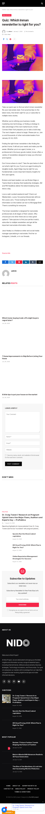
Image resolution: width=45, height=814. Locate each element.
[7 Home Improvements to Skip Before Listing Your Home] (22, 340)
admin (10, 31)
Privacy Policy (19, 612)
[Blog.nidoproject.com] (22, 3)
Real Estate (7, 15)
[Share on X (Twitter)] (7, 39)
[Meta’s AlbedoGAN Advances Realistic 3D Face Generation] (6, 757)
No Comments (29, 31)
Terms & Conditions (22, 792)
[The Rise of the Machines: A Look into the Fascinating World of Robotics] (6, 769)
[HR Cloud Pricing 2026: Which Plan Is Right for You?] (6, 548)
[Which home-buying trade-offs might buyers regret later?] (22, 302)
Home (4, 9)
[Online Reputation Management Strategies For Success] (6, 559)
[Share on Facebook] (3, 39)
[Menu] (3, 3)
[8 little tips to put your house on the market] (22, 378)
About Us (16, 786)
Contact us (8, 789)
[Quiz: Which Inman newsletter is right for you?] (22, 57)
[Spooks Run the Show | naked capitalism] (6, 537)
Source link (6, 253)
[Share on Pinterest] (10, 39)
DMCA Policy (20, 789)
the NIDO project (34, 797)
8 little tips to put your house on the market (19, 394)
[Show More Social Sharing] (14, 39)
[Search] (42, 3)
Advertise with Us (29, 786)
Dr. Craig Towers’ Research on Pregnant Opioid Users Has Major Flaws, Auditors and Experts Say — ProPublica (22, 517)
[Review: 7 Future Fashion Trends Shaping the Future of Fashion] (6, 745)
